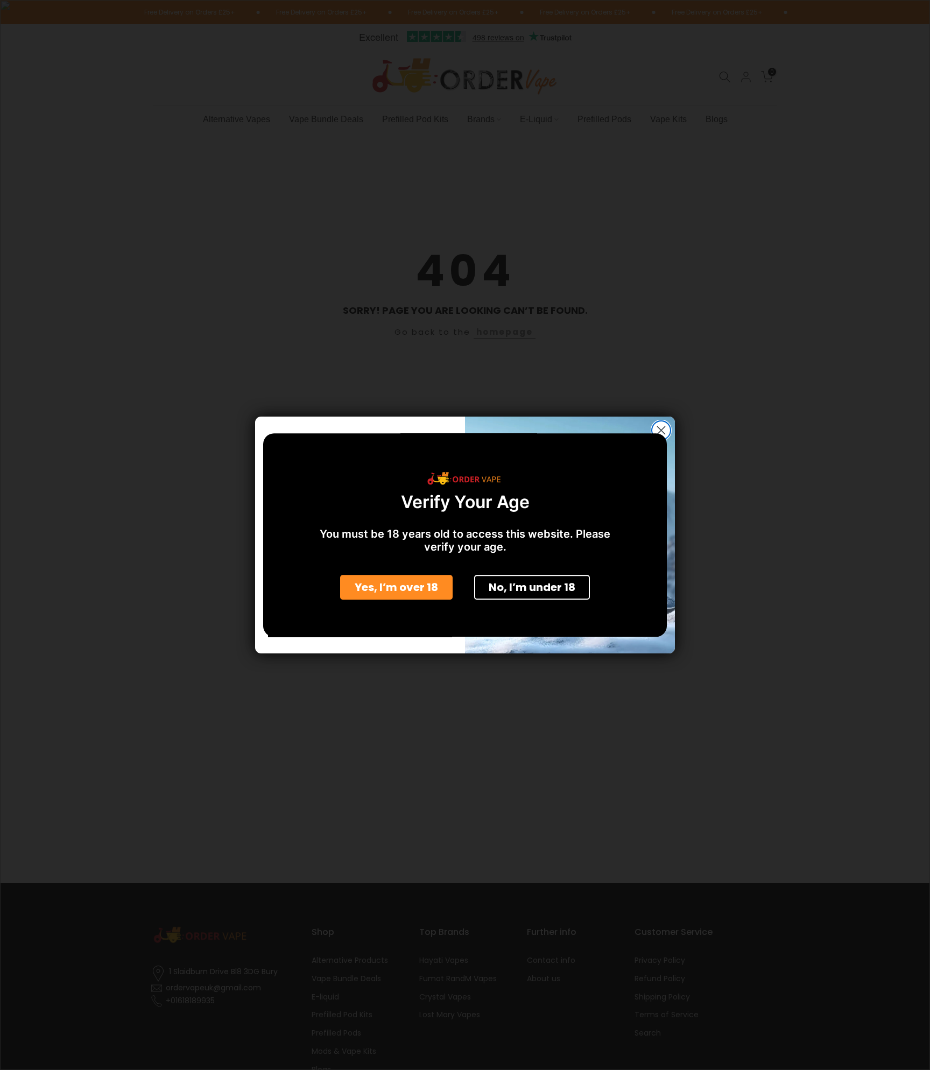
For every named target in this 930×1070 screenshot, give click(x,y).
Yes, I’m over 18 (396, 587)
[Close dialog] (661, 430)
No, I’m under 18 (532, 587)
